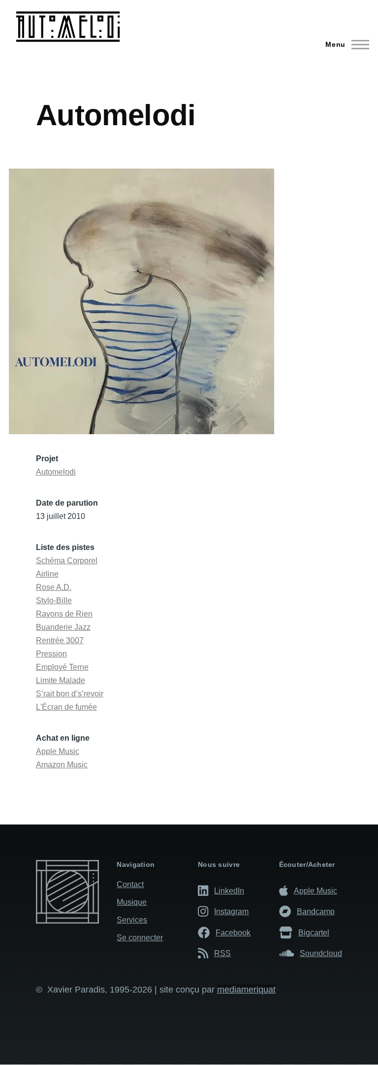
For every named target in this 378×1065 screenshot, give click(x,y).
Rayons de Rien (64, 614)
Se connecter (140, 937)
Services (132, 920)
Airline (47, 574)
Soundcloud (321, 953)
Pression (51, 654)
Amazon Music (62, 764)
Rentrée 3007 (60, 640)
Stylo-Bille (54, 600)
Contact (130, 884)
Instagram (231, 911)
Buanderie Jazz (63, 627)
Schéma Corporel (66, 560)
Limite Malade (60, 680)
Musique (132, 902)
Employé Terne (62, 667)
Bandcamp (316, 911)
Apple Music (57, 751)
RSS (222, 953)
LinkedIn (229, 890)
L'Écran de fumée (66, 707)
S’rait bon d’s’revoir (69, 693)
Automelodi (56, 472)
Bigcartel (313, 932)
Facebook (233, 932)
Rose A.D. (53, 587)
